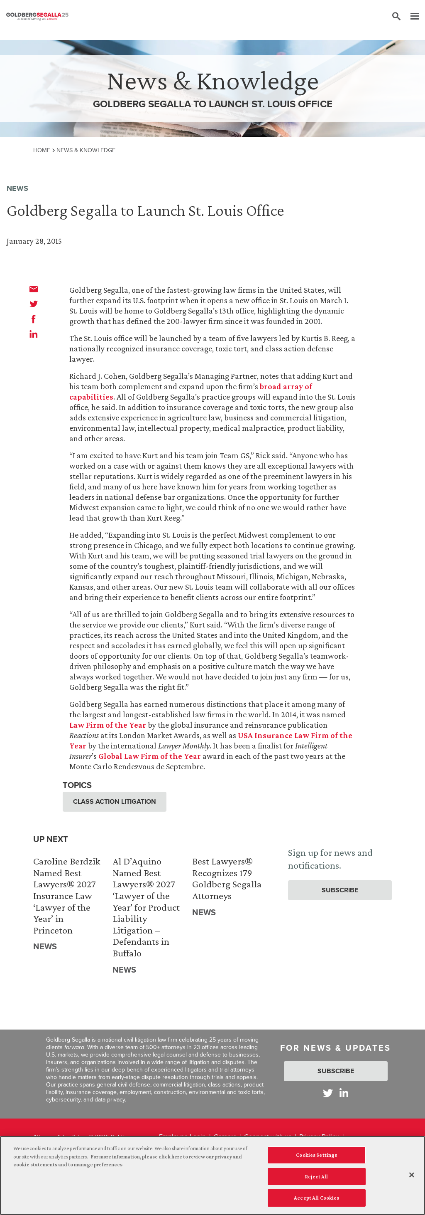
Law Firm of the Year (107, 724)
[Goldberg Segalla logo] (37, 16)
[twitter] (33, 304)
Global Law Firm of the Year (149, 756)
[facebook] (33, 319)
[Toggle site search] (396, 16)
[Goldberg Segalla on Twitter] (328, 1093)
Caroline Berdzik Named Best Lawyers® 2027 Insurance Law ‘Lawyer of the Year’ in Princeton (66, 895)
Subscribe (340, 890)
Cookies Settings (316, 1155)
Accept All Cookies (316, 1198)
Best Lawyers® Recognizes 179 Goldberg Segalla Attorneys (226, 878)
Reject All (316, 1176)
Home (41, 150)
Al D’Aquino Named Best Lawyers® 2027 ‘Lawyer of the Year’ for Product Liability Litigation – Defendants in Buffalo (146, 906)
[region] (212, 1175)
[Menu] (410, 16)
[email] (33, 289)
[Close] (412, 1175)
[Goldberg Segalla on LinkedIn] (344, 1093)
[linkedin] (33, 334)
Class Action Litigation (114, 801)
